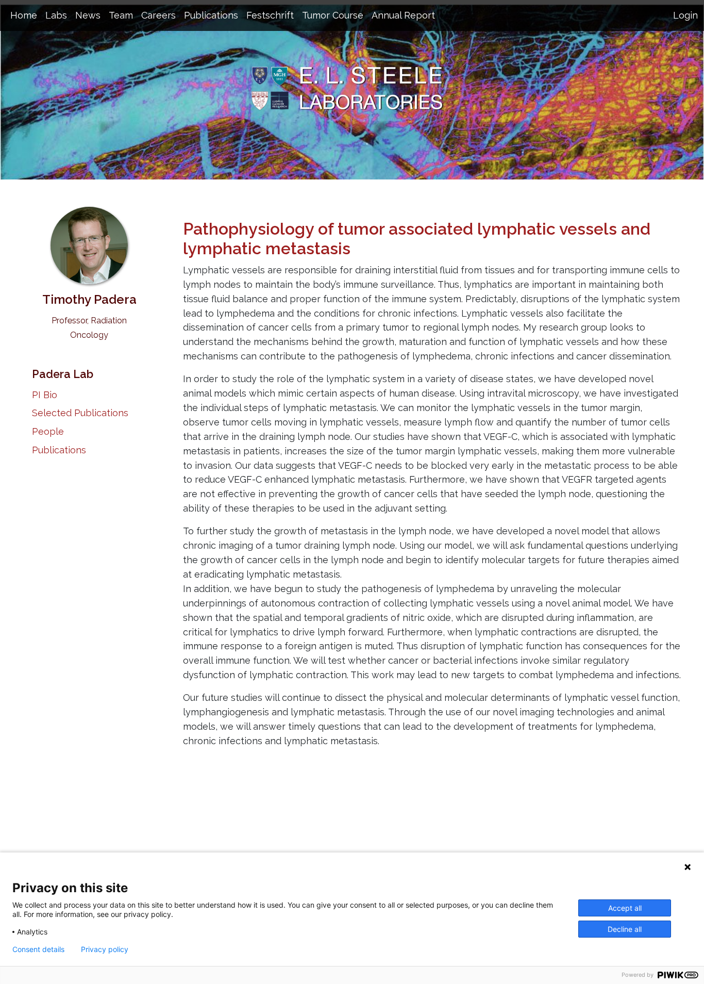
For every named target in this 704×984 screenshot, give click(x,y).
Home (23, 15)
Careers (158, 15)
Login (685, 15)
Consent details (38, 949)
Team (121, 15)
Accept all (625, 908)
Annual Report (403, 15)
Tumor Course (332, 15)
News (87, 15)
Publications (59, 450)
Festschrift (270, 15)
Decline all (625, 929)
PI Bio (44, 394)
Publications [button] (211, 15)
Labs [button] (56, 15)
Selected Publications (80, 412)
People (48, 431)
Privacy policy (104, 949)
